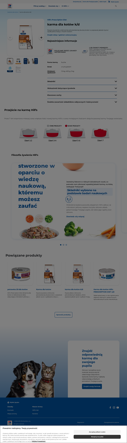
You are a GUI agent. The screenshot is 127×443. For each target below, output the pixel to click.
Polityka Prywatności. (39, 441)
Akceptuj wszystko (97, 437)
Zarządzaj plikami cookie (97, 432)
